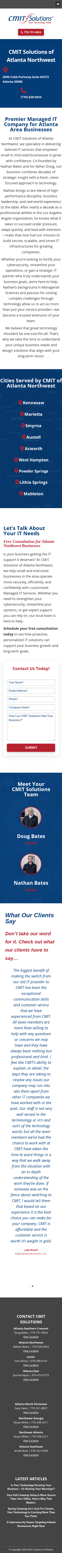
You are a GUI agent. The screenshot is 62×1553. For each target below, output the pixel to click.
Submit (31, 747)
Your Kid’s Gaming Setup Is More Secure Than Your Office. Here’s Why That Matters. (31, 1499)
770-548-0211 (39, 1422)
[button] (58, 4)
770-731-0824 (39, 1332)
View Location (31, 1336)
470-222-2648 (39, 1450)
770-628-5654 (40, 1346)
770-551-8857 (39, 1408)
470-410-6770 (40, 1375)
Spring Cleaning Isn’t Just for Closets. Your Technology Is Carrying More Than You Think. (31, 1512)
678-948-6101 (39, 1361)
